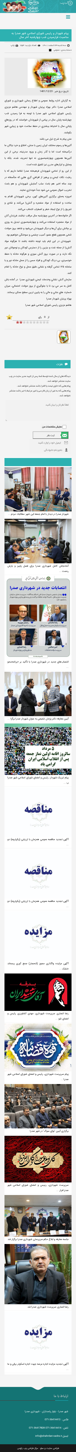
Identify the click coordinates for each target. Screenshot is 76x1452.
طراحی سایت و (51, 1448)
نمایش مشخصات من (52, 426)
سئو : (41, 1448)
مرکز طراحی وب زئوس (27, 1448)
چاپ (12, 45)
